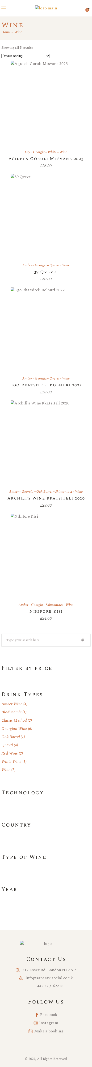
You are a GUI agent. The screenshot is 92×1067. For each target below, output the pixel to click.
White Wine (11, 762)
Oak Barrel (44, 491)
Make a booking (48, 1031)
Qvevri (54, 265)
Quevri (7, 745)
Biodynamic (11, 712)
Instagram (48, 1023)
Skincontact (63, 491)
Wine (63, 152)
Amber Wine (11, 704)
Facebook (48, 1015)
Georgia (39, 152)
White (52, 152)
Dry (27, 152)
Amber (27, 265)
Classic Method (14, 720)
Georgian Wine (14, 729)
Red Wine (9, 753)
